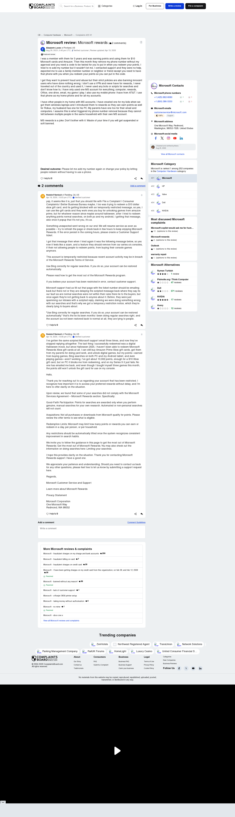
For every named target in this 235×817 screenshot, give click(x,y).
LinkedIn (200, 668)
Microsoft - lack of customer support (61, 590)
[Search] (76, 6)
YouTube (193, 668)
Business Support (125, 665)
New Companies (169, 660)
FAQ (95, 661)
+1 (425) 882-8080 (163, 97)
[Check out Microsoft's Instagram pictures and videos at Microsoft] (168, 138)
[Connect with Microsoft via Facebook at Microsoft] (155, 138)
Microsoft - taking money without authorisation (66, 601)
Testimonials (78, 668)
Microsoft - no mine (54, 607)
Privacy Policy (149, 665)
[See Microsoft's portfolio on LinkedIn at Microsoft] (181, 138)
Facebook (179, 668)
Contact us (78, 665)
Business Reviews (170, 663)
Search (61, 6)
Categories (107, 6)
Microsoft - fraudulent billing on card (61, 559)
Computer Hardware (167, 171)
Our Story (77, 661)
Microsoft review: (61, 43)
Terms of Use (149, 661)
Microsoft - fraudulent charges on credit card (65, 565)
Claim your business (126, 668)
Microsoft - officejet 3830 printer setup (60, 596)
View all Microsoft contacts (172, 154)
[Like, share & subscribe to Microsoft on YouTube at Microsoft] (174, 138)
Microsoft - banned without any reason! (63, 582)
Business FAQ (124, 661)
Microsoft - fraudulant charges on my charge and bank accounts (74, 554)
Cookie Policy (149, 668)
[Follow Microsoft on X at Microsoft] (162, 138)
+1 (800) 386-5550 (163, 102)
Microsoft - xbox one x (53, 615)
